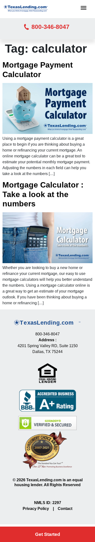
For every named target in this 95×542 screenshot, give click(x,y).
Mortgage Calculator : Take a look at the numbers (43, 194)
